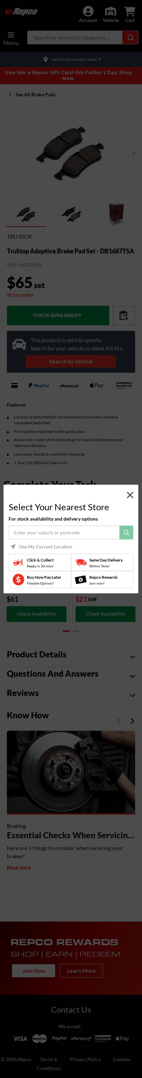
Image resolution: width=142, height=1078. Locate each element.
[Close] (130, 495)
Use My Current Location (45, 546)
